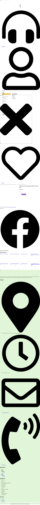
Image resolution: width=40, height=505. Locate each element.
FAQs (4, 472)
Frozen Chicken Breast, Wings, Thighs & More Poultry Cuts (14, 94)
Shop (2, 474)
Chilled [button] (3, 95)
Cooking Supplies (14, 184)
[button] (20, 229)
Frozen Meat (13, 97)
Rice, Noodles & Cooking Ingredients (6, 184)
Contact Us (3, 471)
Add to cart (23, 194)
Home (0, 184)
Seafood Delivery (14, 98)
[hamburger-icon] (39, 92)
